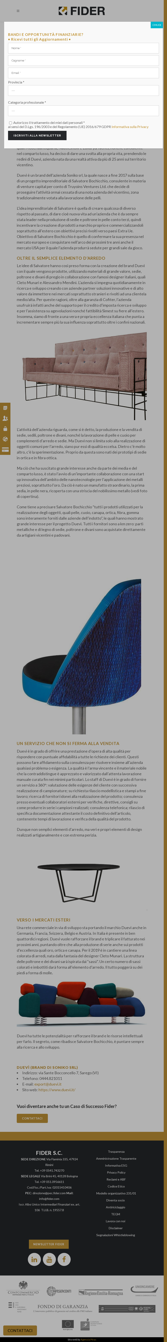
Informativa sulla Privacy (130, 127)
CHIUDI (156, 25)
